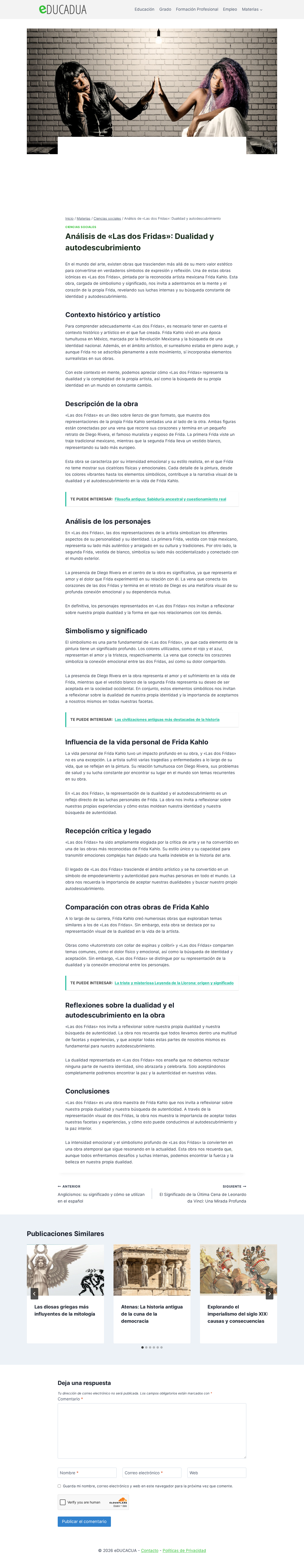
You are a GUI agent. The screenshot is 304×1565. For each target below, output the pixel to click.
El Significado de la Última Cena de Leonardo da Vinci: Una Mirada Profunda (203, 1193)
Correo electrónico (144, 1472)
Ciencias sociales (80, 227)
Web (194, 1472)
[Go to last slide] (34, 1293)
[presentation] (65, 1270)
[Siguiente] (269, 1293)
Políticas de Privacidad (184, 1550)
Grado (165, 9)
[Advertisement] (152, 180)
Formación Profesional (197, 9)
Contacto (149, 1550)
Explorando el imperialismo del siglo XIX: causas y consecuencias (238, 1314)
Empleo (230, 9)
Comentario (70, 1399)
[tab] (142, 1347)
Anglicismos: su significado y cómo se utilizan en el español (101, 1193)
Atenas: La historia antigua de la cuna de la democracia (152, 1314)
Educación (144, 9)
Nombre (69, 1472)
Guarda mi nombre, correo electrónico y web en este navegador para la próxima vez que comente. (148, 1486)
